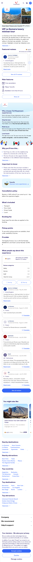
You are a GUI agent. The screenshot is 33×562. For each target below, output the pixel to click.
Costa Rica (15, 476)
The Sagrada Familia (8, 463)
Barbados (14, 472)
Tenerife (12, 182)
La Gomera (5, 445)
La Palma (5, 447)
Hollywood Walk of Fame (9, 503)
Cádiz (22, 449)
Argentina (5, 472)
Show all (16, 97)
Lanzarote (5, 449)
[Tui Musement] (16, 3)
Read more (5, 45)
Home (3, 25)
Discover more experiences (18, 184)
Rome (13, 489)
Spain (7, 25)
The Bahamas (6, 474)
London (20, 489)
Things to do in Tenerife (15, 25)
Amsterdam (6, 487)
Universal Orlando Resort (10, 499)
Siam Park (5, 459)
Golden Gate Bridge (8, 501)
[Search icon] (23, 3)
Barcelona (5, 485)
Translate (27, 315)
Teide (13, 459)
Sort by (10, 282)
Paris (12, 485)
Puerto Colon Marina (8, 461)
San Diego (5, 489)
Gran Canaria (16, 445)
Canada (15, 474)
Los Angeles (16, 487)
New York (20, 485)
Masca (20, 461)
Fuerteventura (15, 447)
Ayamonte (14, 449)
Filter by (25, 282)
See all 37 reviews (16, 74)
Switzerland (5, 476)
